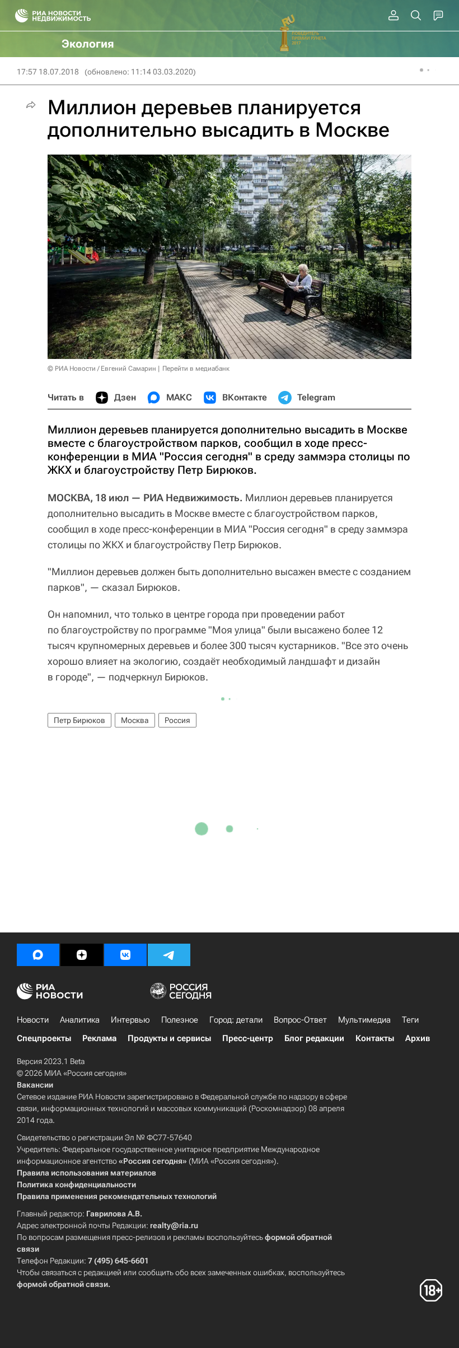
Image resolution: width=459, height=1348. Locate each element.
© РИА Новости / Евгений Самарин (102, 368)
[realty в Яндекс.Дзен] (81, 955)
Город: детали (236, 1020)
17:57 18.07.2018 (48, 71)
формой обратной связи (62, 1284)
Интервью (130, 1020)
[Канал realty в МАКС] (38, 955)
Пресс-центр (247, 1038)
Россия (177, 720)
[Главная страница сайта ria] (18, 15)
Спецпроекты (44, 1038)
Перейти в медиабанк (196, 368)
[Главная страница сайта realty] (73, 15)
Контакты (374, 1038)
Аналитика (80, 1020)
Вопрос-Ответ (300, 1020)
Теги (410, 1020)
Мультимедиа (364, 1020)
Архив (417, 1038)
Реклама (99, 1038)
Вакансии (35, 1084)
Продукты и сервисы (169, 1038)
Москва (135, 720)
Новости (33, 1020)
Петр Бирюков (79, 720)
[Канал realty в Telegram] (169, 955)
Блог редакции (314, 1038)
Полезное (179, 1020)
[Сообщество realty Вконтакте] (125, 955)
